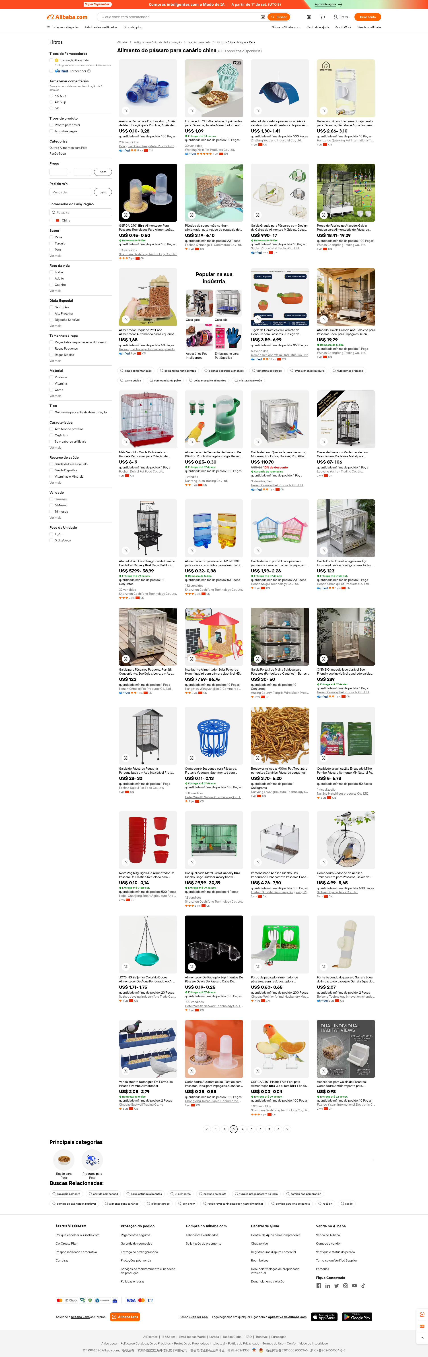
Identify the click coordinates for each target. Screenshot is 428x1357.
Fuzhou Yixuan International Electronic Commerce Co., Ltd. (346, 1104)
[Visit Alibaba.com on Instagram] (345, 1285)
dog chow (189, 1203)
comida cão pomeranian (306, 1193)
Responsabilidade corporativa (76, 1252)
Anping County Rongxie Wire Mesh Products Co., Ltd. (280, 692)
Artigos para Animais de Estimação (158, 42)
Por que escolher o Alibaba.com (77, 1235)
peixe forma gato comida (180, 370)
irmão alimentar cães (138, 370)
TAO (249, 1336)
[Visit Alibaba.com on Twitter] (336, 1285)
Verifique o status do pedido (335, 1252)
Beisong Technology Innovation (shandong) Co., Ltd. (148, 349)
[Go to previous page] (207, 1129)
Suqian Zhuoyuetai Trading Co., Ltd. (275, 248)
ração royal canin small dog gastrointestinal (235, 1203)
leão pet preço (160, 1203)
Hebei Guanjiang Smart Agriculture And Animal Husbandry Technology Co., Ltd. (148, 895)
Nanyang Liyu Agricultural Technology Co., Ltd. (280, 791)
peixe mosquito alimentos (210, 380)
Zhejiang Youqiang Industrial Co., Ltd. (276, 140)
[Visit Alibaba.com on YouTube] (354, 1285)
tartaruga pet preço (269, 370)
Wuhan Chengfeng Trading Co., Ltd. (341, 245)
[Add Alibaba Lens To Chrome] (125, 1316)
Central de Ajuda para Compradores (275, 1235)
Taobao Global (232, 1336)
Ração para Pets (199, 42)
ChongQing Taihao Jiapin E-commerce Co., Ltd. (214, 1101)
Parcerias (322, 1269)
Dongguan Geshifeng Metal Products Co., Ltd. (148, 146)
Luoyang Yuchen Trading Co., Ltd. (340, 471)
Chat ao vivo (259, 1243)
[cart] (323, 17)
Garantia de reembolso (136, 1243)
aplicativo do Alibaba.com (287, 1317)
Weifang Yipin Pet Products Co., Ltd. (210, 149)
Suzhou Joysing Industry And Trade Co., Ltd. (148, 996)
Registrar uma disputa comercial (273, 1252)
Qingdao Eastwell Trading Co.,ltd (141, 1104)
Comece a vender (328, 1243)
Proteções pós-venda (136, 1260)
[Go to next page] (287, 1129)
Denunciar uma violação (267, 1281)
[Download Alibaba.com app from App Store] (324, 1316)
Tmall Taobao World (192, 1336)
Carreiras (62, 1260)
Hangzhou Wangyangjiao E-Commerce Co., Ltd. (214, 688)
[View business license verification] (254, 1350)
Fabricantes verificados (202, 1235)
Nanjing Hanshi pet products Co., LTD (342, 793)
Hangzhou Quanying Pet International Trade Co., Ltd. (346, 140)
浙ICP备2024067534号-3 (327, 1350)
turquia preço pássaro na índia (258, 1193)
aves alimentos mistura (309, 370)
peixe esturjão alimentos (146, 1193)
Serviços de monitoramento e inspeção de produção (148, 1271)
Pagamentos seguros (135, 1235)
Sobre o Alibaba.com (71, 1225)
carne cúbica (133, 380)
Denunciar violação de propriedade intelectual (275, 1271)
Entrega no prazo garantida (139, 1252)
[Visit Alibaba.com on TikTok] (363, 1285)
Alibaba (122, 42)
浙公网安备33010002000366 (287, 1350)
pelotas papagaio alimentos (226, 370)
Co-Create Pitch (67, 1243)
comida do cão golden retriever (76, 1203)
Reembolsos (259, 1260)
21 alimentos (183, 1193)
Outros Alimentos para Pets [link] (236, 42)
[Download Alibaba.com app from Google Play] (357, 1316)
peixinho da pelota (215, 1193)
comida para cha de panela (293, 1203)
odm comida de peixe (167, 380)
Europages (278, 1336)
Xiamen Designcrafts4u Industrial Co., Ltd (279, 355)
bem (103, 172)
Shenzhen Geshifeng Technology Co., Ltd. (148, 254)
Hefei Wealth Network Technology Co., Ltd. (214, 797)
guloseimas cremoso (350, 370)
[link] (422, 1314)
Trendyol (261, 1336)
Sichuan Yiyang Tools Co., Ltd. (337, 892)
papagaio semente (68, 1193)
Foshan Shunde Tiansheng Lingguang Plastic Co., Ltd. (280, 892)
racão (349, 1203)
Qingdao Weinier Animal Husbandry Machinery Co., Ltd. (280, 996)
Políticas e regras (132, 1281)
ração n (327, 1203)
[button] (263, 17)
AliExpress (150, 1336)
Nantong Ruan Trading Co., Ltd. (206, 481)
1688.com (168, 1336)
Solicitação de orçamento (203, 1243)
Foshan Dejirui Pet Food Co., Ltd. (141, 471)
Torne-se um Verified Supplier (336, 1260)
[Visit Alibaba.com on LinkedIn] (327, 1285)
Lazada (214, 1336)
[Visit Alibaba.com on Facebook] (318, 1285)
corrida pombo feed (105, 1193)
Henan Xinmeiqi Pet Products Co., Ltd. (277, 485)
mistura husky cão (250, 380)
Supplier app (198, 1317)
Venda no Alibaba (328, 1235)
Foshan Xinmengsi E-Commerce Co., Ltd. (213, 245)
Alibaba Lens (80, 1317)
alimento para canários (123, 1203)
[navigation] (80, 586)
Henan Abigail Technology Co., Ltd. (275, 584)
